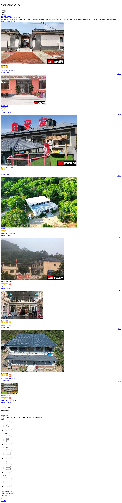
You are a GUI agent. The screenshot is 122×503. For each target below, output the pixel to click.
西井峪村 (83, 19)
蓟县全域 (3, 19)
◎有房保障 (3, 501)
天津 (2, 16)
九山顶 (9, 19)
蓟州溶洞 (57, 19)
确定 (2, 419)
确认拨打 (6, 415)
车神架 (46, 19)
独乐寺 (106, 19)
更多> (22, 19)
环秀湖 (29, 19)
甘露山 (115, 19)
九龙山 (9, 16)
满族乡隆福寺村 (11, 21)
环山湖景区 (41, 19)
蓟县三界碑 (63, 19)
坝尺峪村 (96, 19)
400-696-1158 (9, 493)
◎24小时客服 (4, 498)
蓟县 (5, 16)
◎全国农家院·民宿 (5, 495)
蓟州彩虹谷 (111, 19)
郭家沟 (25, 19)
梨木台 (19, 19)
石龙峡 (49, 19)
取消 (2, 415)
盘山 (6, 19)
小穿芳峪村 (78, 19)
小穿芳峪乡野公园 (70, 19)
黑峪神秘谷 (101, 19)
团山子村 (4, 21)
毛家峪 (88, 19)
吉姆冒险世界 (34, 19)
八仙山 (53, 19)
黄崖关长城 (14, 19)
